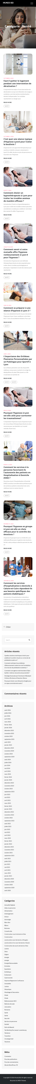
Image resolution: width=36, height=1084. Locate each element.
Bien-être (7, 922)
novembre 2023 (9, 786)
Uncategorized (8, 1039)
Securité (6, 1018)
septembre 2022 (9, 820)
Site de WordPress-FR (11, 1065)
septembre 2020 (9, 887)
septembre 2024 (9, 756)
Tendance (7, 1033)
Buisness (7, 928)
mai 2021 (7, 867)
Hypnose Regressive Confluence (14, 980)
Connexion (7, 1056)
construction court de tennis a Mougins (16, 940)
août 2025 (7, 742)
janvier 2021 (8, 876)
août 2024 (7, 759)
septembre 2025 (9, 739)
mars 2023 (7, 803)
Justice (6, 986)
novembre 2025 (9, 733)
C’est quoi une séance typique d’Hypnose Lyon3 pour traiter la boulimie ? (18, 142)
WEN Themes (22, 1080)
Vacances (7, 1041)
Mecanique (7, 989)
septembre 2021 (9, 855)
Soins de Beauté (9, 1027)
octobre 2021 (8, 852)
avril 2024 (7, 771)
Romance (7, 1009)
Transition (7, 1036)
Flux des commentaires (11, 1062)
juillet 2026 (7, 713)
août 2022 (7, 823)
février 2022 (8, 841)
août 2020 (7, 890)
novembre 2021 (9, 849)
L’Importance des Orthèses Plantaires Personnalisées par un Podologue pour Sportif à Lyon (18, 360)
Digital (6, 954)
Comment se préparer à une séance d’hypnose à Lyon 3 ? (17, 309)
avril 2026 (7, 719)
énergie (6, 957)
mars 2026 (7, 721)
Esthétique (7, 972)
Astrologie (7, 919)
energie (6, 960)
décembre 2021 (9, 847)
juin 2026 (7, 716)
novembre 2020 (9, 882)
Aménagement (8, 913)
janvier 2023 (8, 809)
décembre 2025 (9, 730)
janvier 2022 (8, 844)
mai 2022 (7, 832)
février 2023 (8, 806)
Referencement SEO (10, 1001)
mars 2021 (7, 873)
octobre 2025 (8, 736)
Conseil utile (8, 931)
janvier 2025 (8, 745)
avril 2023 (7, 800)
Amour (6, 916)
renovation (7, 1007)
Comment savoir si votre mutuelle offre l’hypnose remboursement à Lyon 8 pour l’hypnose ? (16, 253)
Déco (6, 951)
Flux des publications (10, 1059)
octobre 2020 (8, 884)
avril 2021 (7, 870)
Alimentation (8, 911)
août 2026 (7, 710)
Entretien (7, 966)
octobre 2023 (8, 788)
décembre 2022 (9, 812)
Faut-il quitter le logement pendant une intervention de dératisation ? (17, 83)
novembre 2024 (9, 751)
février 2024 (8, 777)
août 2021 (7, 858)
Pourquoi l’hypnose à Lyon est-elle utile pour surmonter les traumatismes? (18, 416)
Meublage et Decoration (11, 992)
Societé (6, 1024)
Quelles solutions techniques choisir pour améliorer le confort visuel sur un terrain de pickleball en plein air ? (17, 658)
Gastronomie (8, 978)
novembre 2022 (9, 815)
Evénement (7, 975)
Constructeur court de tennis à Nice (15, 934)
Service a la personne (10, 1021)
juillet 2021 (7, 861)
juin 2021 (7, 864)
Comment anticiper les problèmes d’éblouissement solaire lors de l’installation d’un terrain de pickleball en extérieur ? (17, 665)
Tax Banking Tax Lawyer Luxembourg (15, 1030)
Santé (7, 106)
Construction (8, 937)
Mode (6, 995)
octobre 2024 (8, 754)
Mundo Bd (8, 3)
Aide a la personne (9, 908)
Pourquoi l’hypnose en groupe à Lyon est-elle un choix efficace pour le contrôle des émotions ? (18, 530)
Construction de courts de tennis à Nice (16, 946)
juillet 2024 (7, 762)
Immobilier (7, 983)
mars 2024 (7, 774)
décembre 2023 (9, 783)
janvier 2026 (8, 727)
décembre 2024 (9, 748)
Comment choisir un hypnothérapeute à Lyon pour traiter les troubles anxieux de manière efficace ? (18, 196)
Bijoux (6, 925)
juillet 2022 (7, 826)
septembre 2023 (9, 791)
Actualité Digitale (9, 905)
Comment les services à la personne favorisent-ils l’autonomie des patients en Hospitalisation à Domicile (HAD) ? (17, 472)
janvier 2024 (8, 780)
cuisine (6, 948)
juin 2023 (7, 794)
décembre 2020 (9, 879)
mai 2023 (7, 797)
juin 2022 (7, 829)
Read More (8, 102)
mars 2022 (7, 838)
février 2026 (8, 724)
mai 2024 (7, 768)
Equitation (7, 969)
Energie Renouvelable (10, 963)
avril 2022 (7, 835)
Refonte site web (9, 1004)
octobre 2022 (8, 817)
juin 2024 (7, 765)
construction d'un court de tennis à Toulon (17, 943)
